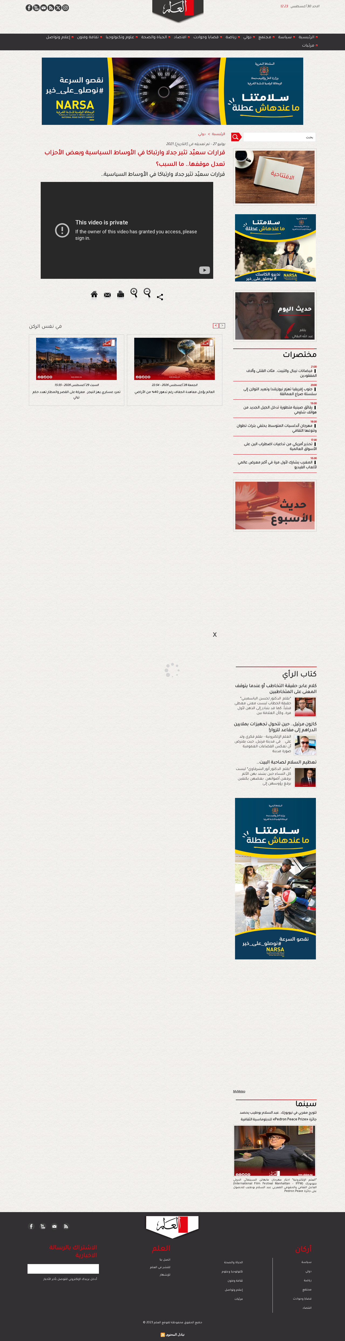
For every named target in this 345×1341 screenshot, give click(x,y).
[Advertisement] (165, 670)
